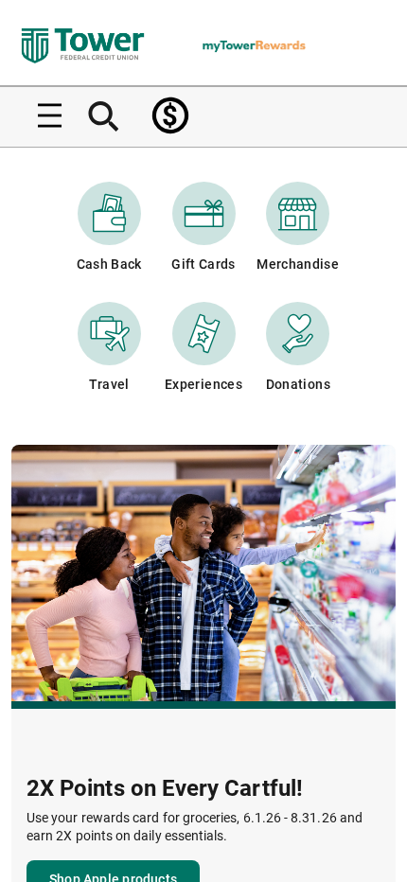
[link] (170, 115)
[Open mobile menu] (43, 115)
